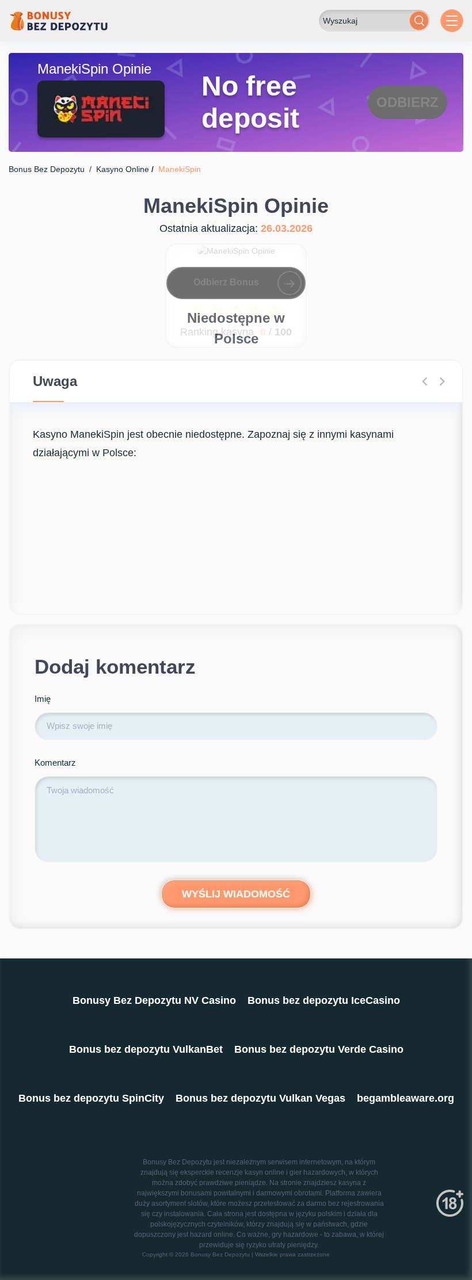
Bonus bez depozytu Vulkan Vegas (260, 1098)
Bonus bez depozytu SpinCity (91, 1098)
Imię (43, 699)
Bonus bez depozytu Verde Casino (319, 1049)
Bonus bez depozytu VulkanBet (146, 1049)
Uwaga (55, 381)
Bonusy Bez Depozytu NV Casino (154, 1000)
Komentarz (55, 762)
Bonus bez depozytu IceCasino (324, 1000)
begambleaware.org (405, 1098)
